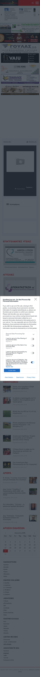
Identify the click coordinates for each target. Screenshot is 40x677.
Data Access (20, 377)
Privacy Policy (31, 377)
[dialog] (20, 338)
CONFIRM (12, 370)
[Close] (36, 300)
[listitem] (20, 334)
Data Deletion (9, 377)
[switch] (32, 339)
